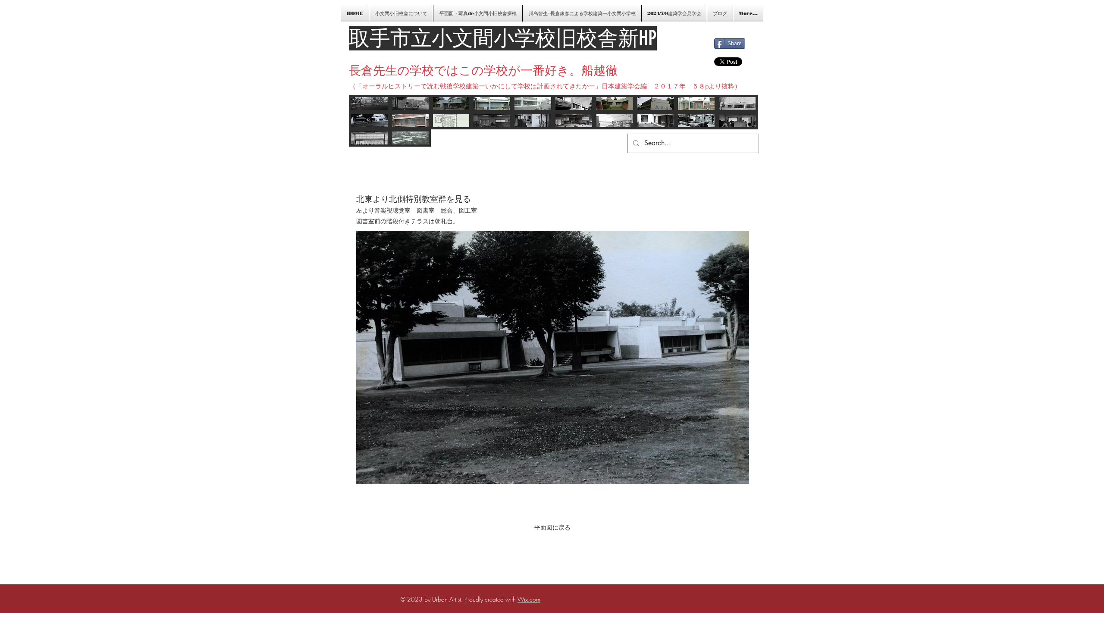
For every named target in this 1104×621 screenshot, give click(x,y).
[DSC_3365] (614, 103)
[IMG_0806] (410, 120)
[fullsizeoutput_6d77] (532, 103)
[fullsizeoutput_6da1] (491, 120)
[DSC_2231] (573, 120)
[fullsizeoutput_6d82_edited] (614, 120)
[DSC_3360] (491, 103)
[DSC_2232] (696, 120)
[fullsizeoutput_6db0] (737, 120)
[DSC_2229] (532, 120)
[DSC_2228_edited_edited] (369, 120)
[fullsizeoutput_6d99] (369, 138)
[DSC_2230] (655, 120)
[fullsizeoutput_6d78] (410, 138)
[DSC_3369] (696, 103)
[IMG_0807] (655, 103)
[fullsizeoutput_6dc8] (451, 120)
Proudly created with (491, 599)
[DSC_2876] (451, 103)
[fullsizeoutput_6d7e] (737, 103)
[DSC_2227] (369, 103)
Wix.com (529, 599)
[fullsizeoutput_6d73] (573, 103)
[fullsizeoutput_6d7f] (410, 103)
